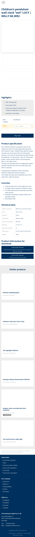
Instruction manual (17, 249)
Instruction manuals (9, 460)
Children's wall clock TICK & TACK (13, 321)
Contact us (6, 481)
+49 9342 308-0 (10, 523)
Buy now (18, 136)
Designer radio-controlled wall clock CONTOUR (14, 409)
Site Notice (19, 533)
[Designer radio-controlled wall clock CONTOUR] (17, 397)
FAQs (4, 463)
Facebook (6, 503)
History (5, 489)
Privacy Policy (12, 533)
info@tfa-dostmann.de (13, 525)
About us (5, 484)
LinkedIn (5, 508)
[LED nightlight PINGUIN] (17, 339)
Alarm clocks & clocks (11, 451)
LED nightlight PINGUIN (10, 350)
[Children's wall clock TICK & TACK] (17, 311)
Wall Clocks (21, 451)
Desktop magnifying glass (11, 292)
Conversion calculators (10, 473)
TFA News (6, 491)
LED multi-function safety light (12, 439)
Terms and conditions (10, 468)
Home (3, 451)
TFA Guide (6, 470)
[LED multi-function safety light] (17, 428)
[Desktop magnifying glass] (17, 282)
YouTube (5, 505)
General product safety (10, 465)
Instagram (6, 500)
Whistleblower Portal (18, 535)
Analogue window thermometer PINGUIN (16, 379)
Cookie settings (26, 533)
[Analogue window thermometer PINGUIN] (17, 368)
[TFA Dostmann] (29, 2)
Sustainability (7, 486)
